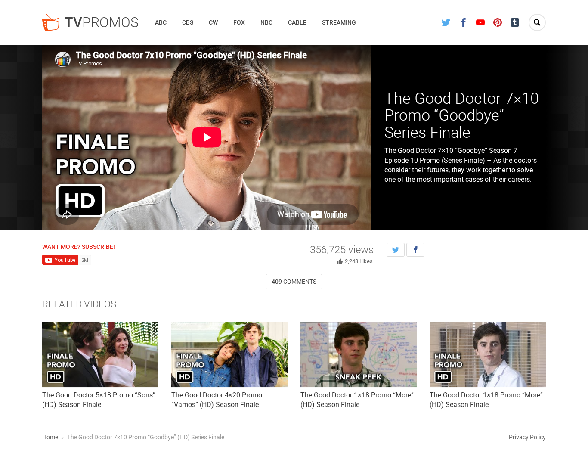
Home (50, 437)
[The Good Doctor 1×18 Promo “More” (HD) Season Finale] (358, 354)
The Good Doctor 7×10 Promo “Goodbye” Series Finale (461, 116)
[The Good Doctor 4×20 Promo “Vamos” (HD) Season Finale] (229, 354)
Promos (102, 22)
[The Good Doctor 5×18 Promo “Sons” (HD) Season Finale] (100, 354)
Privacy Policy (527, 437)
